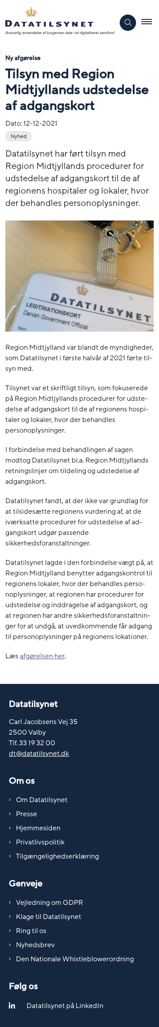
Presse (26, 814)
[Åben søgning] (128, 23)
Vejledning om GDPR (49, 902)
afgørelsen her (42, 656)
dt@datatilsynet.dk (39, 753)
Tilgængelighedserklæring (57, 856)
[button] (150, 22)
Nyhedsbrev (35, 945)
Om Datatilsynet (42, 800)
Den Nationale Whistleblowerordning (75, 959)
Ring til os (31, 931)
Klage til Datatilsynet (48, 917)
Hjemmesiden (38, 828)
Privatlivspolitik (40, 842)
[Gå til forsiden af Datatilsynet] (57, 22)
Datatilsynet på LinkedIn (64, 1006)
